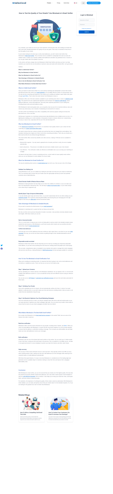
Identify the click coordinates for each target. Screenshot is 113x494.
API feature (32, 278)
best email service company (43, 315)
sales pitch (33, 199)
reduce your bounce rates (53, 185)
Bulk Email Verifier (29, 55)
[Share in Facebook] (2, 249)
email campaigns (48, 206)
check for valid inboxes (60, 100)
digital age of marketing (28, 126)
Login (83, 3)
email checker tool (42, 163)
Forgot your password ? (86, 28)
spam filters (25, 96)
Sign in (87, 32)
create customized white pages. (34, 128)
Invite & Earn (66, 3)
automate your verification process (44, 278)
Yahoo (65, 325)
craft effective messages (29, 376)
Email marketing (41, 92)
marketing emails (23, 197)
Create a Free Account (93, 3)
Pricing (58, 3)
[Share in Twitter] (2, 245)
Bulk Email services (47, 250)
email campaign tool (34, 226)
